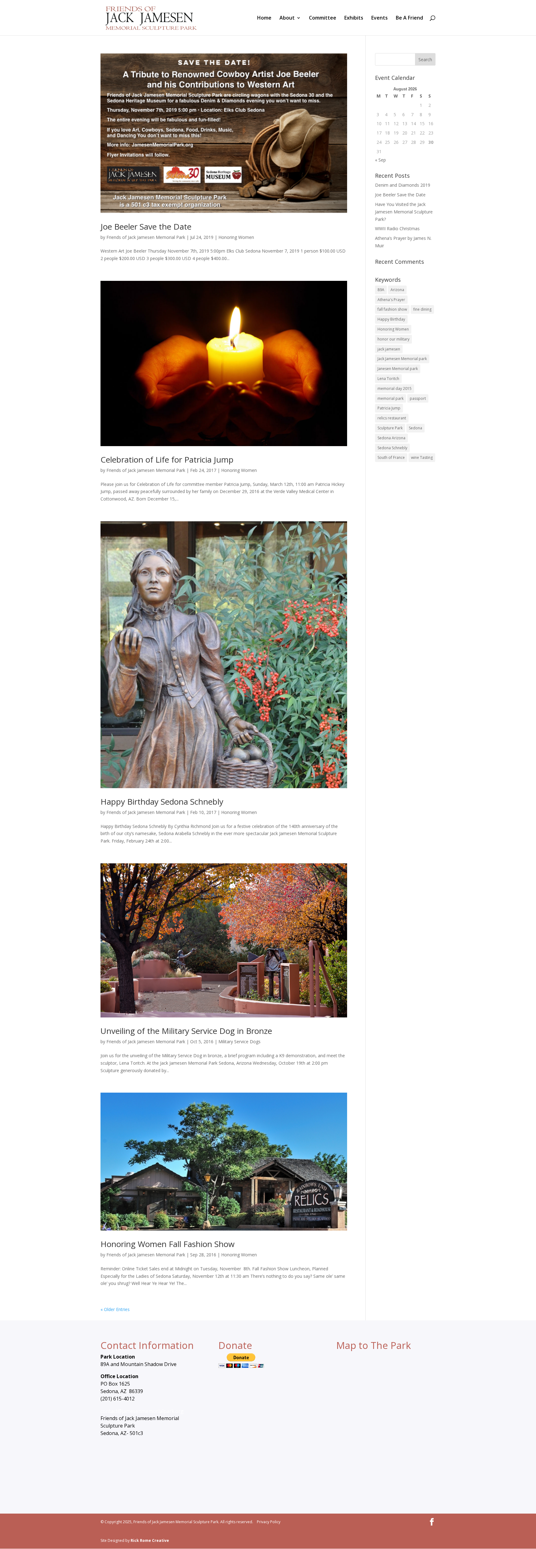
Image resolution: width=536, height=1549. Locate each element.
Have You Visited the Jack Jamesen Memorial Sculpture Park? (404, 211)
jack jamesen (388, 349)
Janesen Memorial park (397, 368)
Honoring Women (236, 237)
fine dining (422, 309)
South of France (391, 457)
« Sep (380, 160)
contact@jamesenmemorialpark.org (142, 1411)
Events (379, 18)
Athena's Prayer (391, 299)
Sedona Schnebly (392, 447)
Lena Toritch (388, 378)
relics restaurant (391, 418)
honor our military (393, 339)
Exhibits (353, 18)
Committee (322, 18)
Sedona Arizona (391, 438)
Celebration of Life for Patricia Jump (167, 459)
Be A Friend (409, 18)
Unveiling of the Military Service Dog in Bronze (186, 1030)
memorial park (390, 398)
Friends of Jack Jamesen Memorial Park (145, 237)
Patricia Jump (388, 408)
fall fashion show (392, 309)
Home (264, 18)
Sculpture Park (390, 428)
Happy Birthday (391, 319)
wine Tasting (422, 457)
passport (418, 398)
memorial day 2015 (394, 388)
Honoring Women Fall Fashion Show (167, 1244)
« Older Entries (115, 1309)
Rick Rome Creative (150, 1540)
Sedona (415, 428)
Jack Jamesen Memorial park (402, 358)
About (287, 18)
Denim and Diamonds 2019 (402, 185)
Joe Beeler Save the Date (145, 226)
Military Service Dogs (239, 1041)
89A (380, 289)
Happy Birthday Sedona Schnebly (161, 801)
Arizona (397, 289)
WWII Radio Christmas (397, 228)
